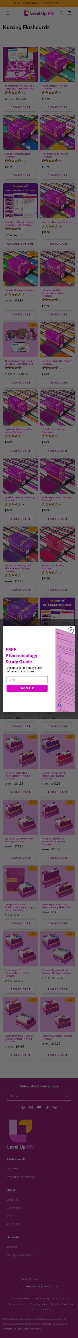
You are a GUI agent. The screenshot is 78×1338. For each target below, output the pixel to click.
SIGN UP (27, 688)
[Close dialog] (71, 630)
